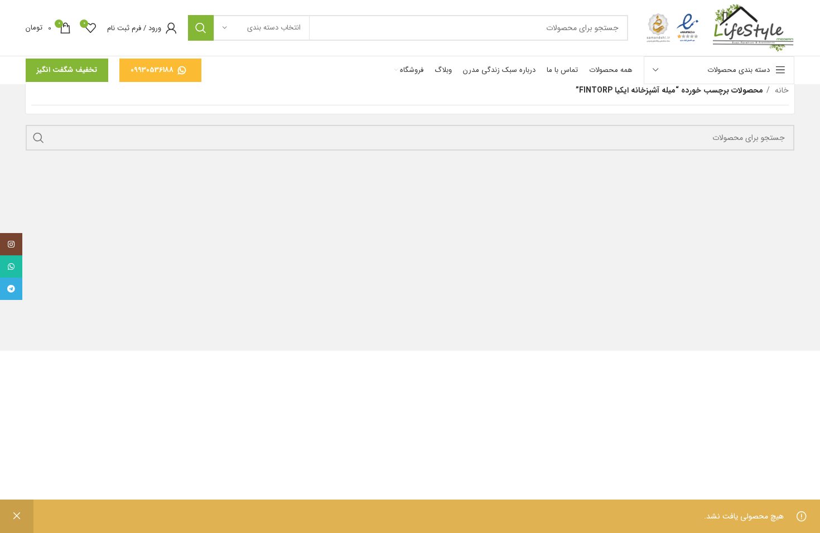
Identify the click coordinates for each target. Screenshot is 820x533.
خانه (781, 90)
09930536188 (152, 70)
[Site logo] (753, 27)
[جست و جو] (201, 28)
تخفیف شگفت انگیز (67, 70)
